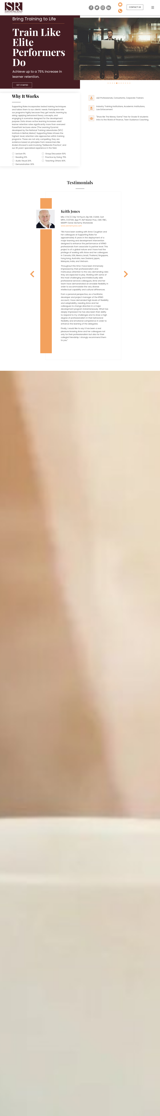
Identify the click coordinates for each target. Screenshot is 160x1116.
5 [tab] (117, 83)
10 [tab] (128, 83)
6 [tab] (119, 83)
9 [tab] (125, 83)
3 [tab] (112, 83)
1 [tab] (108, 83)
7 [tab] (121, 83)
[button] (135, 7)
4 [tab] (115, 83)
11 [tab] (130, 83)
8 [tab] (123, 83)
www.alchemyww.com (71, 225)
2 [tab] (110, 83)
